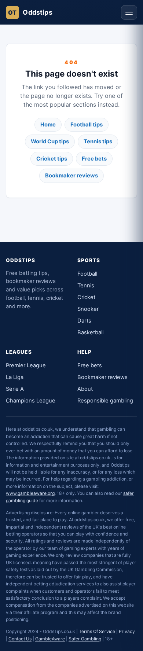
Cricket (86, 297)
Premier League (26, 365)
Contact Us (20, 638)
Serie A (15, 389)
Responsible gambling (105, 400)
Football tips (86, 124)
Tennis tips (98, 141)
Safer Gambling (85, 638)
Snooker (88, 309)
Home (48, 124)
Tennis (85, 285)
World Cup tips (50, 141)
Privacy (127, 631)
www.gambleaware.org (30, 493)
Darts (84, 320)
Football (87, 274)
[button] (129, 12)
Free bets (94, 158)
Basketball (90, 332)
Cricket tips (51, 158)
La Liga (14, 377)
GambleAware (50, 638)
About (85, 389)
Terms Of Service (97, 631)
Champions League (30, 400)
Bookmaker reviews (71, 175)
